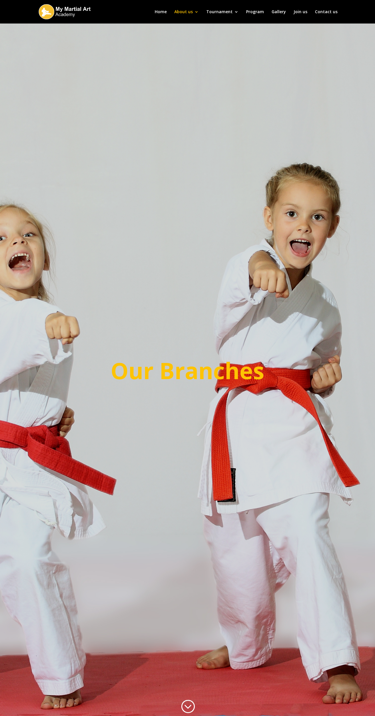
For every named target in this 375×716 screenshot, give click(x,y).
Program (255, 12)
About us (183, 12)
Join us (300, 12)
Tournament (219, 12)
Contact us (326, 12)
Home (161, 12)
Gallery (279, 12)
